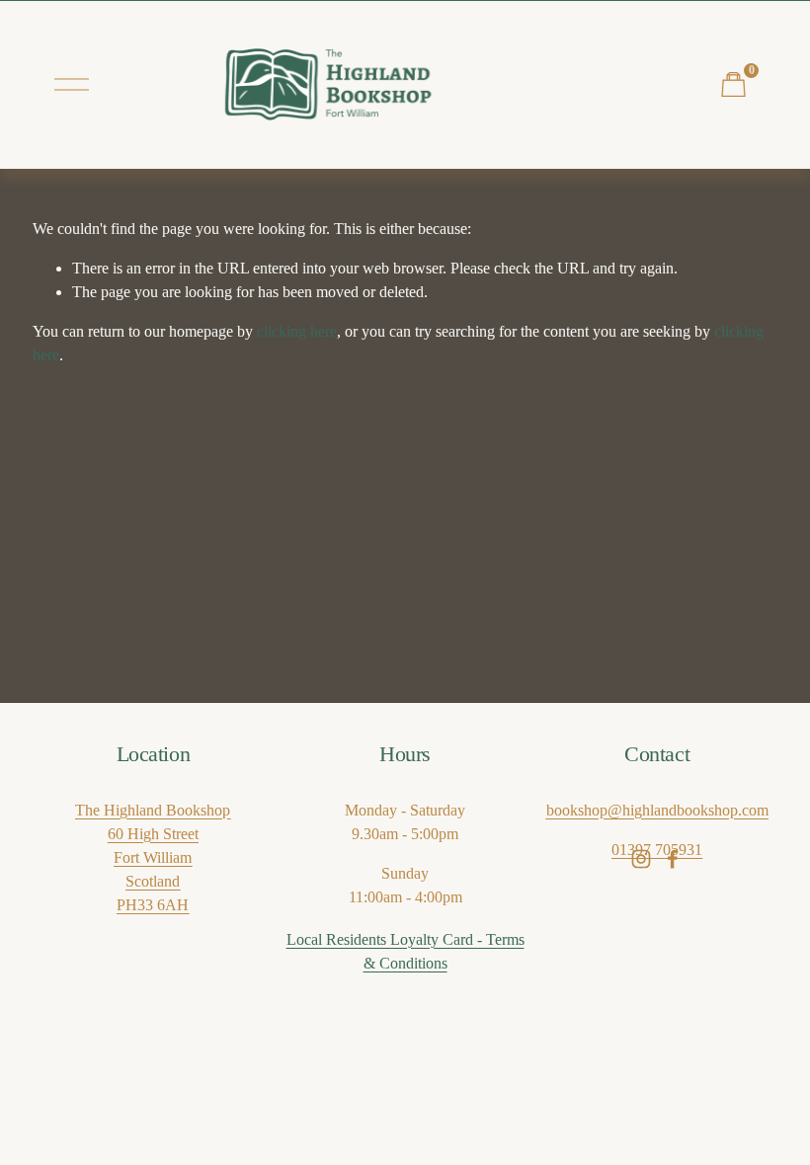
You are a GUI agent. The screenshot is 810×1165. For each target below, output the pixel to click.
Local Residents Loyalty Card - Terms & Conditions (405, 951)
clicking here (297, 331)
